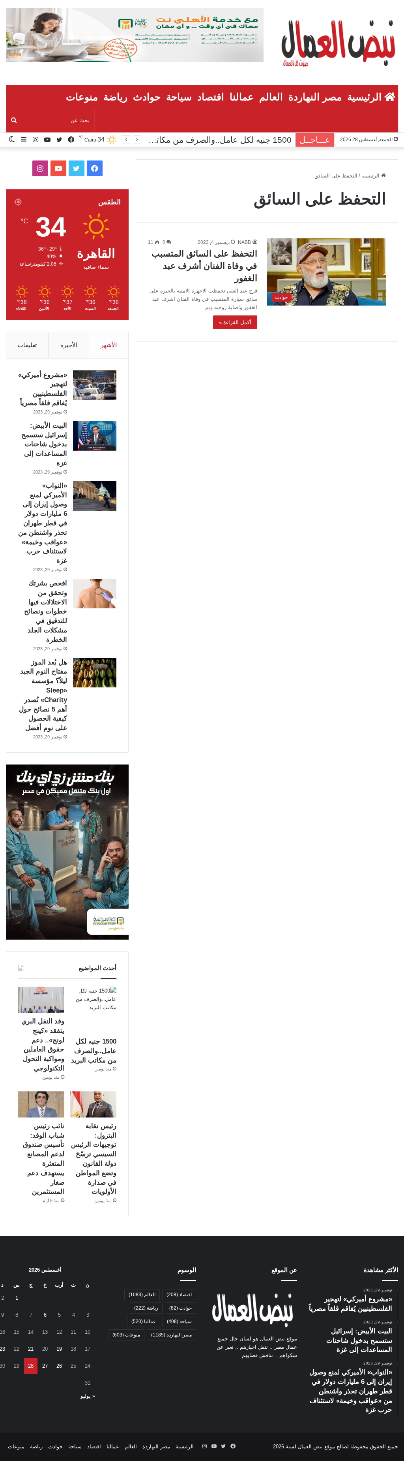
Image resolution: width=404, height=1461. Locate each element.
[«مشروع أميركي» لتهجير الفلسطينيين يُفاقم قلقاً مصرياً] (94, 385)
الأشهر (109, 345)
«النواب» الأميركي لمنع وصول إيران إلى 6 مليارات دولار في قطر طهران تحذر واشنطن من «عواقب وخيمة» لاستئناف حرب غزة (42, 523)
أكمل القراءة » (235, 322)
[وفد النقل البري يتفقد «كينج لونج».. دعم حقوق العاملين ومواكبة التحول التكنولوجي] (41, 1000)
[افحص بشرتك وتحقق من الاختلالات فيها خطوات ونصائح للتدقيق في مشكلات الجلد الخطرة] (94, 593)
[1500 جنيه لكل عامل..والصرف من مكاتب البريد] (93, 1010)
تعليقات (27, 345)
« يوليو (87, 1396)
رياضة (115, 96)
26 (59, 1366)
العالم (271, 96)
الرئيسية (365, 96)
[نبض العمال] (336, 42)
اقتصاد (210, 96)
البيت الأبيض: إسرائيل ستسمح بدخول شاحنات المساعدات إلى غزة (44, 444)
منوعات (82, 96)
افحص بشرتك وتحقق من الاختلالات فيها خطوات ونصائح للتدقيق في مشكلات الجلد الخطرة (45, 611)
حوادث (147, 96)
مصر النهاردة (315, 96)
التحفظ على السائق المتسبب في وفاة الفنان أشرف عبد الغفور (204, 266)
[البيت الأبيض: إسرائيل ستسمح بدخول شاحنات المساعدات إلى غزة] (94, 436)
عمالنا (242, 96)
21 (31, 1349)
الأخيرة (68, 345)
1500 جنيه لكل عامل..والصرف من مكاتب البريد (93, 1051)
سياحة (179, 96)
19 (59, 1349)
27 (45, 1366)
